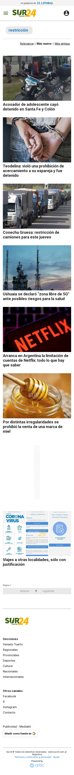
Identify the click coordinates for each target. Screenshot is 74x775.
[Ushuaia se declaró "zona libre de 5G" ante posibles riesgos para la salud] (37, 267)
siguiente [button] (48, 591)
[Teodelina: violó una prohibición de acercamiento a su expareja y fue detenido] (37, 139)
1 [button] (36, 591)
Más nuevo (44, 43)
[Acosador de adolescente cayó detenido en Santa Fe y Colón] (37, 78)
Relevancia (27, 43)
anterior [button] (24, 591)
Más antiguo (62, 43)
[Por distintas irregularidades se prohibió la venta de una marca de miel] (37, 395)
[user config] (66, 13)
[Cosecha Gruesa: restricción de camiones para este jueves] (37, 206)
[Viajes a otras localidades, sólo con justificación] (37, 533)
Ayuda (56, 757)
